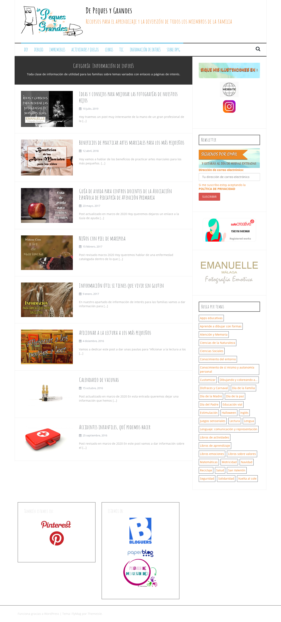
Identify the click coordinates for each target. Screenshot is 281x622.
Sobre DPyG (173, 50)
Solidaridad (226, 478)
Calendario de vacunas (99, 379)
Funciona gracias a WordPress (39, 614)
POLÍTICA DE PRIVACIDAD (217, 189)
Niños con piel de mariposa (102, 238)
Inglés (244, 413)
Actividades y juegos (85, 50)
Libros (109, 50)
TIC (121, 50)
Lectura (235, 421)
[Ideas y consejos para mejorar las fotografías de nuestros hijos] (47, 109)
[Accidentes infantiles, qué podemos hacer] (47, 439)
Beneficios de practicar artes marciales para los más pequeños (131, 142)
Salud (220, 470)
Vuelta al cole (247, 478)
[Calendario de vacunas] (47, 394)
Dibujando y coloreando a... (239, 380)
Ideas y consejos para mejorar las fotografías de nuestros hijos (128, 97)
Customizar (208, 380)
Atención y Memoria (214, 334)
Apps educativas (211, 318)
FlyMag (76, 614)
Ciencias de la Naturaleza (217, 343)
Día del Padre (209, 404)
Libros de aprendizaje (215, 446)
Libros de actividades (214, 437)
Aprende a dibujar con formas (221, 326)
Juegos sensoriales (212, 421)
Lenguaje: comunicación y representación (228, 429)
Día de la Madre (211, 396)
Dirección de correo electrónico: (221, 170)
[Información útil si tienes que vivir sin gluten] (47, 299)
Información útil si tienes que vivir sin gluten (121, 285)
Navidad (246, 462)
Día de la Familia (243, 388)
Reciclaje (206, 470)
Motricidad (229, 462)
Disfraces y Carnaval (214, 388)
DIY (26, 50)
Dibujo (38, 50)
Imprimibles (57, 50)
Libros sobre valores (242, 454)
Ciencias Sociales (211, 351)
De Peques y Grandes (109, 10)
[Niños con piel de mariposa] (47, 252)
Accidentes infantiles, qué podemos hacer (114, 427)
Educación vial (232, 404)
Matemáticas (209, 462)
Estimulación (209, 413)
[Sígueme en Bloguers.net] (140, 530)
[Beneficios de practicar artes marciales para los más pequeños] (47, 157)
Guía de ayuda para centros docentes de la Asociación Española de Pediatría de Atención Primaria (125, 194)
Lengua (249, 421)
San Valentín (236, 470)
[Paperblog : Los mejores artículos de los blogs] (140, 553)
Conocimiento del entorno (218, 359)
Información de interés (145, 50)
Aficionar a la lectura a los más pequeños (115, 332)
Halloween (229, 413)
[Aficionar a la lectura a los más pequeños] (47, 347)
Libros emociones (212, 454)
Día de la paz (235, 396)
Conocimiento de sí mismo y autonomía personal (227, 369)
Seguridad (207, 478)
